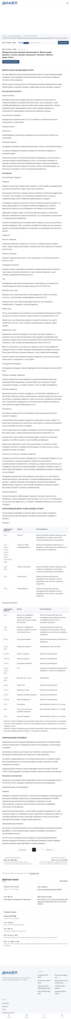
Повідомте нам (34, 873)
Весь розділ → (64, 881)
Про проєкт (5, 1003)
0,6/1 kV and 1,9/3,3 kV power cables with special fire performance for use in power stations (53, 901)
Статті (4, 1009)
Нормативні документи (15, 36)
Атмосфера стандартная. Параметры (17, 899)
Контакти (5, 1006)
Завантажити (63, 42)
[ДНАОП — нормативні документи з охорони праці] (9, 3)
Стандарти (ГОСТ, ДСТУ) (30, 36)
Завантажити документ (11, 62)
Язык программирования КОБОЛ (50, 890)
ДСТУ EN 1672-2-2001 (9, 49)
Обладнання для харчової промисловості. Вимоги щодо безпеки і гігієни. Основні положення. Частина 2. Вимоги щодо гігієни (27, 55)
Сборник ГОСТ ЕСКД (11, 887)
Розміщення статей (8, 1013)
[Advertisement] (35, 20)
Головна (4, 36)
